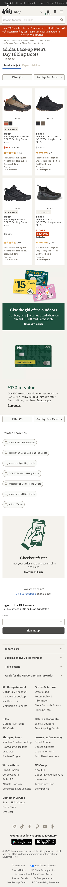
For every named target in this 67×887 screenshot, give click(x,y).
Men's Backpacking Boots (22, 463)
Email (5, 615)
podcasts (52, 826)
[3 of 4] (18, 119)
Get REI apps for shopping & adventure (33, 835)
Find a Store (9, 807)
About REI (40, 769)
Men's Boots (45, 40)
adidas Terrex (16, 504)
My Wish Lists (10, 701)
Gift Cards (8, 728)
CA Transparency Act (44, 878)
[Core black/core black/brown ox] (38, 123)
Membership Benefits (14, 705)
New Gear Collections (14, 746)
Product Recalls (20, 878)
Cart (55, 11)
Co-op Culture (10, 774)
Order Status (42, 691)
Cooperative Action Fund (49, 774)
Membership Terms (17, 882)
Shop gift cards (33, 323)
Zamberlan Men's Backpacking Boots (28, 452)
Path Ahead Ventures (47, 756)
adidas (5, 40)
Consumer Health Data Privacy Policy (33, 874)
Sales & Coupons (44, 723)
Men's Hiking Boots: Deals (22, 442)
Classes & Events (44, 746)
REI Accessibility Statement (46, 882)
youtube (45, 826)
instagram (14, 826)
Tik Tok (22, 826)
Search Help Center (13, 802)
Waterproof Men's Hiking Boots (25, 483)
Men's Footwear (30, 40)
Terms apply (46, 318)
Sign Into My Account (14, 691)
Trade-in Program (12, 756)
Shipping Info (43, 709)
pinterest (37, 826)
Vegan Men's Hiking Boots (22, 494)
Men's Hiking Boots (10, 43)
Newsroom (41, 779)
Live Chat (7, 811)
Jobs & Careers (10, 769)
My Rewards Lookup (14, 696)
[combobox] (33, 19)
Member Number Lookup (17, 742)
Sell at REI (8, 779)
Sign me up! (33, 630)
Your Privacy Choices (45, 865)
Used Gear (8, 751)
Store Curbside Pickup (48, 705)
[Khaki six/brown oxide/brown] (43, 123)
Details (45, 609)
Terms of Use (18, 865)
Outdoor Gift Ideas (13, 723)
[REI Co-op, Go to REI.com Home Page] (7, 11)
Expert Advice (31, 65)
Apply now (14, 405)
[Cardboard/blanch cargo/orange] (6, 123)
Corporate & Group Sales (16, 788)
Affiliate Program (12, 783)
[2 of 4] (16, 119)
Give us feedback (26, 593)
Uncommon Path (44, 751)
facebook (29, 826)
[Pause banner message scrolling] (63, 28)
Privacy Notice (19, 870)
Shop (17, 12)
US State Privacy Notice (43, 870)
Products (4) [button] (12, 65)
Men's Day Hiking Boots (32, 43)
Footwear (16, 40)
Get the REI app (33, 571)
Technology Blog (44, 783)
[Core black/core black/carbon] (10, 123)
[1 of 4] (15, 119)
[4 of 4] (20, 119)
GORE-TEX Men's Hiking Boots (24, 473)
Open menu (62, 11)
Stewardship (42, 788)
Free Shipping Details (47, 728)
